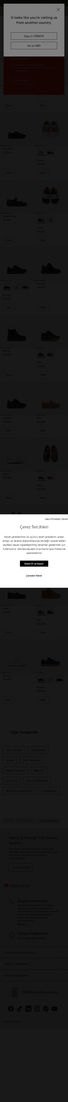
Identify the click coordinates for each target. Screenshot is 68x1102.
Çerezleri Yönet (34, 575)
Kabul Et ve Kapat (34, 563)
